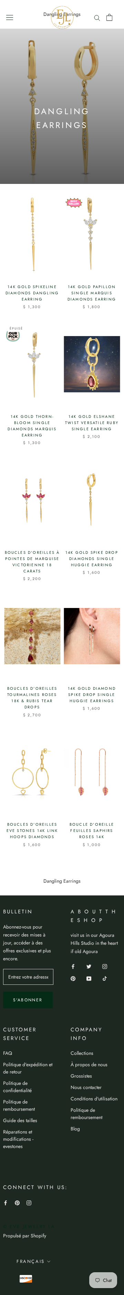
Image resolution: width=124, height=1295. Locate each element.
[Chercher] (97, 17)
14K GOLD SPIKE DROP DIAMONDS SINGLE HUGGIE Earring (91, 559)
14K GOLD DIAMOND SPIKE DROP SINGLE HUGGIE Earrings (92, 695)
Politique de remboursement (19, 1105)
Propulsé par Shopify (24, 1235)
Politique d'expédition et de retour (27, 1068)
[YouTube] (88, 978)
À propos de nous (89, 1064)
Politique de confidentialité (17, 1087)
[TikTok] (104, 978)
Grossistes (81, 1075)
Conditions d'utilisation (94, 1098)
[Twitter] (88, 966)
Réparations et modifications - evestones (18, 1139)
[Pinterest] (73, 978)
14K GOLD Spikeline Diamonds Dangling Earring (32, 293)
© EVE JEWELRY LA (29, 1226)
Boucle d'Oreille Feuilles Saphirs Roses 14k (92, 831)
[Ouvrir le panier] (109, 17)
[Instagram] (104, 966)
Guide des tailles (20, 1120)
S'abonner (28, 1000)
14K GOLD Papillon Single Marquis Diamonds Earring (92, 293)
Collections (82, 1053)
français (31, 1261)
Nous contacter (86, 1087)
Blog (75, 1128)
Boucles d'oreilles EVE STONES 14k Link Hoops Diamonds (32, 831)
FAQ (7, 1053)
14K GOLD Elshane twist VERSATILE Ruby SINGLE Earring (91, 423)
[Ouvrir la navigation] (9, 17)
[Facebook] (73, 966)
